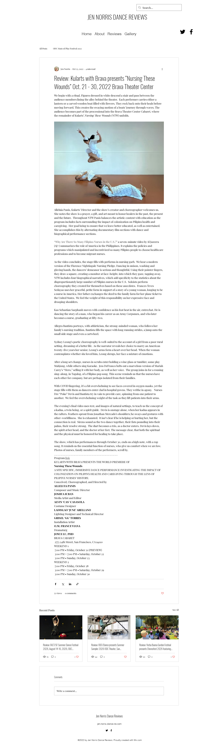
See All (175, 609)
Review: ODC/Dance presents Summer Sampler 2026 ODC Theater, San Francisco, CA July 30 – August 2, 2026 (108, 647)
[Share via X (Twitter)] (62, 584)
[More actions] (162, 69)
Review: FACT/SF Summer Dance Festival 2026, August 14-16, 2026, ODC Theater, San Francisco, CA (60, 647)
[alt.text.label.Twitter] (182, 31)
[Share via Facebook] (55, 584)
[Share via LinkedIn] (70, 584)
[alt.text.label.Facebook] (191, 31)
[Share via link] (77, 584)
